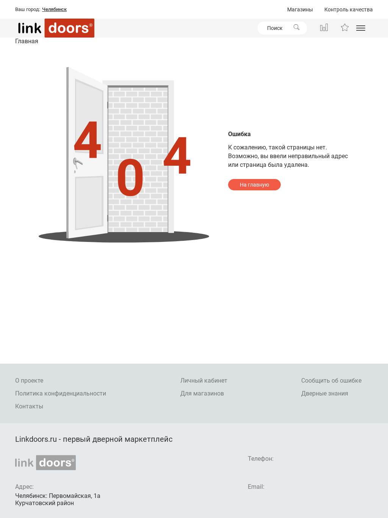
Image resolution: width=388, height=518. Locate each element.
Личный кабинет (203, 380)
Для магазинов (202, 393)
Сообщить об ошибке (331, 380)
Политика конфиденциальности (60, 393)
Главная (26, 41)
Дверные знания (324, 393)
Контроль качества (348, 9)
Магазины (300, 9)
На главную (254, 185)
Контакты (29, 406)
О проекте (29, 380)
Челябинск (54, 9)
